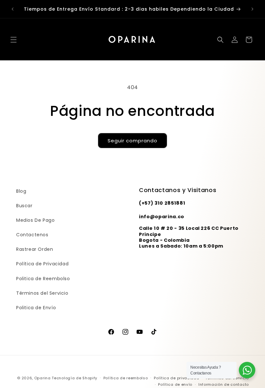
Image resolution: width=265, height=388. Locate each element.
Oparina (42, 378)
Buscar (24, 205)
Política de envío (175, 384)
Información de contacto (223, 384)
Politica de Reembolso (43, 278)
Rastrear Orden (34, 249)
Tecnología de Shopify (74, 378)
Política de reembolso (125, 378)
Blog (21, 191)
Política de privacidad (176, 378)
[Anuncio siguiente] (252, 9)
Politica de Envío (36, 307)
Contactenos (32, 234)
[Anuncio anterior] (12, 9)
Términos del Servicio (42, 293)
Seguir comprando (132, 140)
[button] (13, 40)
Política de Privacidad (42, 263)
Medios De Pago (35, 220)
